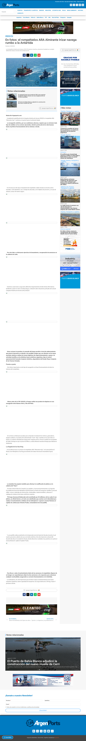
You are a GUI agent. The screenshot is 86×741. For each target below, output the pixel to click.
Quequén (69, 17)
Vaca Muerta (26, 17)
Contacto (20, 13)
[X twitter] (77, 5)
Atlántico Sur (56, 10)
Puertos (19, 10)
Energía (41, 10)
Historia (80, 10)
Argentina (19, 17)
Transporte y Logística (31, 10)
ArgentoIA (57, 737)
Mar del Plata (55, 17)
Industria (48, 10)
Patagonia (63, 17)
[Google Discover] (83, 5)
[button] (24, 55)
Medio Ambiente (72, 10)
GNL (49, 17)
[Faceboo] (71, 5)
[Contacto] (48, 731)
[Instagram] (74, 5)
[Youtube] (80, 5)
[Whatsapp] (52, 731)
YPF (46, 17)
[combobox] (7, 12)
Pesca (64, 10)
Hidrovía (33, 17)
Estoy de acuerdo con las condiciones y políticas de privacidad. (23, 707)
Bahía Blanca (40, 17)
